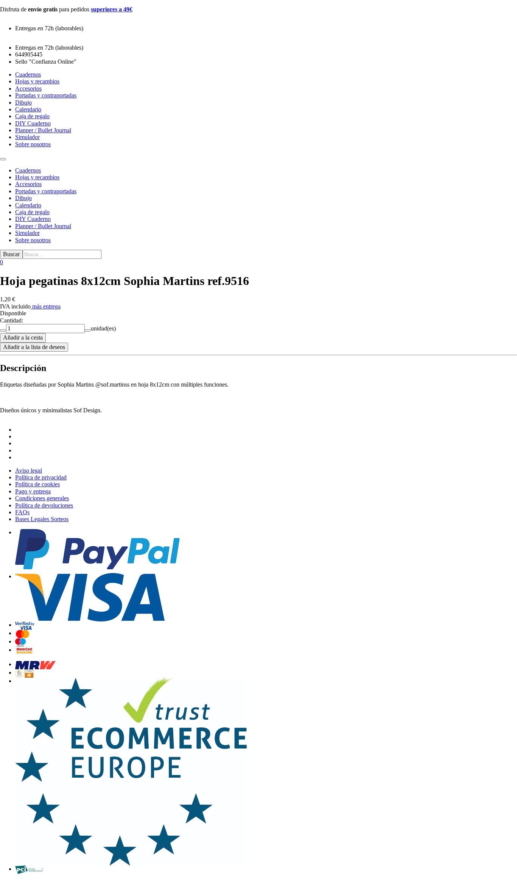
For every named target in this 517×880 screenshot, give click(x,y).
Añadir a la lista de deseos (34, 347)
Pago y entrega (33, 491)
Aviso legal (28, 470)
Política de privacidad (41, 477)
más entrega (46, 306)
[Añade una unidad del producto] (88, 330)
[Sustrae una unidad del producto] (3, 330)
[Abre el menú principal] (3, 159)
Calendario (28, 205)
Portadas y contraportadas (45, 191)
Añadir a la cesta (23, 337)
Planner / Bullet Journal (43, 226)
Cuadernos (28, 170)
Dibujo (23, 198)
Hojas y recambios (37, 177)
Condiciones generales (42, 498)
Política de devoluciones (44, 505)
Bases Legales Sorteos (42, 519)
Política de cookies (37, 484)
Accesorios (28, 184)
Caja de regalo (32, 212)
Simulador (27, 233)
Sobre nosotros (33, 240)
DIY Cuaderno (33, 219)
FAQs (22, 512)
